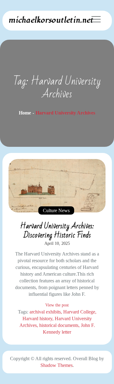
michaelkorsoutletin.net (51, 20)
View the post (57, 305)
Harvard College (79, 311)
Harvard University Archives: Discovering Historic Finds (57, 230)
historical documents (58, 325)
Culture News (56, 210)
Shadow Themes (56, 365)
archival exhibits (45, 311)
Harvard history (37, 318)
